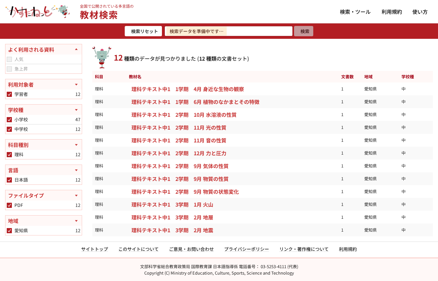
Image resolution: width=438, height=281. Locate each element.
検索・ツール (355, 11)
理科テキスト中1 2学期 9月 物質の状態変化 (185, 191)
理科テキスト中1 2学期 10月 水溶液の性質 (184, 114)
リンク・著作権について (304, 249)
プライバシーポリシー (246, 249)
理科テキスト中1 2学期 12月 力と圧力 (178, 153)
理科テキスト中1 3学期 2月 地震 (172, 230)
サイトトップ (94, 249)
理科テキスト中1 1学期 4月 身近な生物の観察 (187, 89)
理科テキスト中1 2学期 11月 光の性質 (178, 127)
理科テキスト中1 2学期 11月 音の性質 (178, 140)
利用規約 (392, 11)
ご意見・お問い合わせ (191, 249)
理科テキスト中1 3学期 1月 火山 (172, 204)
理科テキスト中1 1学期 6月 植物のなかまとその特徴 (195, 102)
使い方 (420, 11)
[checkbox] (9, 59)
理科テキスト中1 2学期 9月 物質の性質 (180, 179)
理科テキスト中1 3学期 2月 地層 (172, 217)
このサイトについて (138, 249)
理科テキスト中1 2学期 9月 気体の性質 (180, 166)
